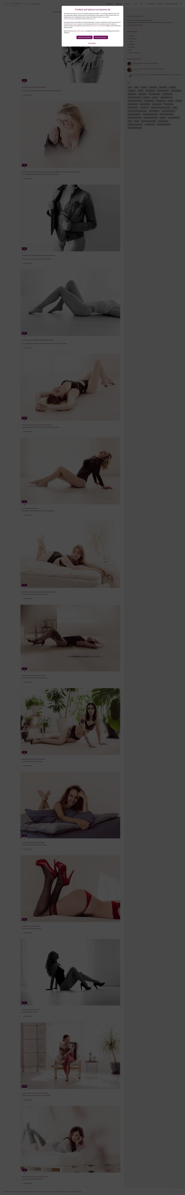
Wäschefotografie (163, 121)
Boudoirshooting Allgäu (30, 508)
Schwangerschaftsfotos (134, 114)
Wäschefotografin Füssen (150, 118)
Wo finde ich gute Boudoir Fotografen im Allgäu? (38, 340)
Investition (150, 4)
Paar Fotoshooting (176, 90)
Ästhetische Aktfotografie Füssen (33, 842)
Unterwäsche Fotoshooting (148, 121)
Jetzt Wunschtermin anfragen (134, 25)
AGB (130, 50)
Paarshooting (163, 87)
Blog (135, 4)
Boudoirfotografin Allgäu (134, 118)
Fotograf (137, 121)
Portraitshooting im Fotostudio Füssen (35, 1093)
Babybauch (163, 118)
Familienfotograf (149, 101)
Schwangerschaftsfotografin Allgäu (137, 111)
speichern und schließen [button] (98, 25)
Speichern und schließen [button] (84, 37)
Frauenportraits (144, 107)
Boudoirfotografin (132, 107)
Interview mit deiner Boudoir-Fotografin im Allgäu (38, 255)
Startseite (109, 4)
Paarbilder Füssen (167, 94)
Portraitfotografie (132, 104)
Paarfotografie (142, 94)
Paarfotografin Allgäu (163, 90)
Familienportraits (157, 104)
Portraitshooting (160, 101)
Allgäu (136, 87)
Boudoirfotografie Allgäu (30, 926)
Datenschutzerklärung (69, 19)
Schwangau (172, 87)
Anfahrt (131, 41)
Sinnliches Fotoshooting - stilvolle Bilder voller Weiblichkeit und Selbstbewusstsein (50, 172)
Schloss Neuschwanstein (168, 111)
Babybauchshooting (174, 118)
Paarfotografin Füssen (166, 97)
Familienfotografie (154, 111)
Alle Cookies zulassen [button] (80, 31)
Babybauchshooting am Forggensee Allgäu (146, 63)
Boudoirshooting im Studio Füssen (33, 759)
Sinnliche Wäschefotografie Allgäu (33, 675)
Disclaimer (131, 47)
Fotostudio (140, 90)
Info (141, 4)
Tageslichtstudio (150, 90)
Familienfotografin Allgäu (134, 128)
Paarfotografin (132, 94)
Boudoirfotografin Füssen (166, 114)
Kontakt (160, 4)
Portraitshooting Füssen (134, 97)
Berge (129, 121)
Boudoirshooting (168, 104)
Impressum (92, 19)
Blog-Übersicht (133, 39)
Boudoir (175, 107)
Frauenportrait (152, 87)
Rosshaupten (131, 90)
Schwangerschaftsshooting (150, 114)
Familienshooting (149, 124)
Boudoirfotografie (144, 104)
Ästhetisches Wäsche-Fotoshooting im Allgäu (37, 425)
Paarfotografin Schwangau (135, 101)
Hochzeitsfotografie (172, 4)
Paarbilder (155, 97)
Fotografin (143, 87)
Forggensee (146, 97)
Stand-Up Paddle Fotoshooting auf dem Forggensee (148, 69)
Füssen (130, 87)
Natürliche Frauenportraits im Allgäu (160, 107)
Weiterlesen (27, 95)
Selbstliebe (179, 101)
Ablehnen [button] (75, 24)
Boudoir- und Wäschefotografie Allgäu (35, 1177)
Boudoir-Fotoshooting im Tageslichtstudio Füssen (38, 592)
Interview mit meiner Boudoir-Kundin (34, 87)
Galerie (127, 4)
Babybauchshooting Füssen (135, 124)
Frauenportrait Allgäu (154, 94)
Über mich (119, 4)
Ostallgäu (170, 101)
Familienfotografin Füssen (163, 124)
